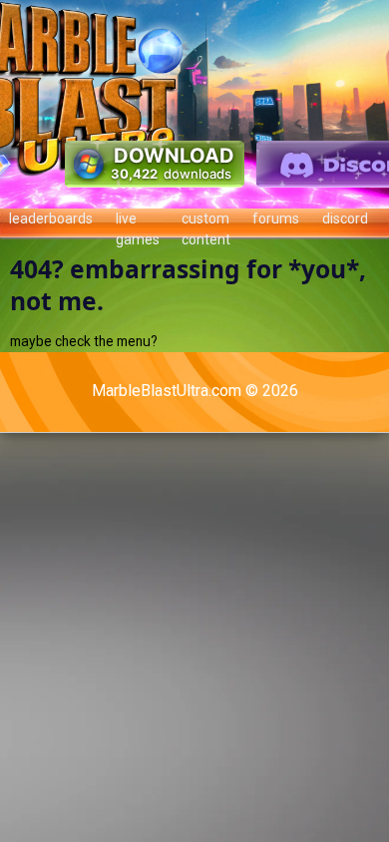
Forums (275, 218)
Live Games (138, 223)
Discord (345, 218)
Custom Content (206, 223)
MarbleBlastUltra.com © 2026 (195, 390)
